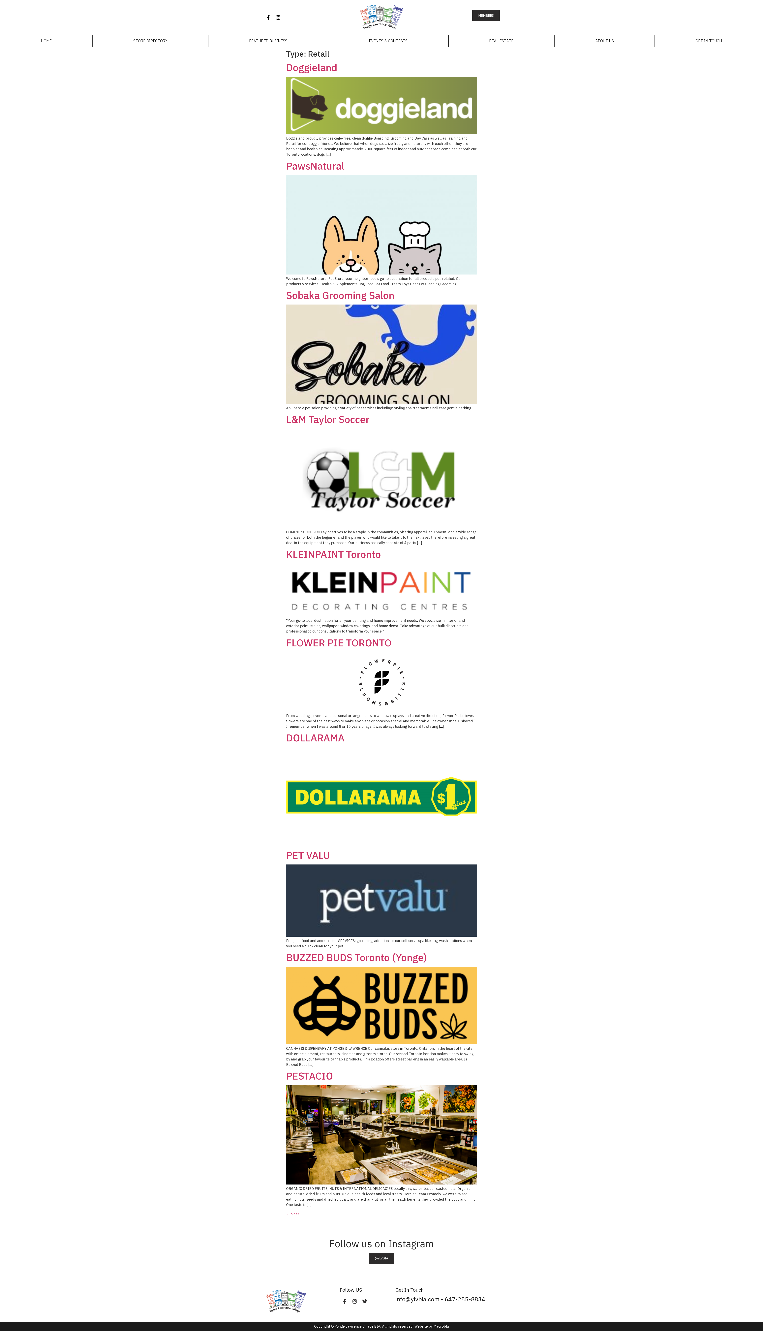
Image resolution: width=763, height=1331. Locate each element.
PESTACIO (309, 1075)
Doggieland (311, 67)
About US (604, 41)
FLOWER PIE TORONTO (339, 642)
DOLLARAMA (315, 737)
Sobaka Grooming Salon (340, 295)
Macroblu (441, 1326)
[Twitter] (365, 1301)
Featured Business (268, 41)
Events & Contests (388, 41)
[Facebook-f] (268, 17)
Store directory (150, 41)
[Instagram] (278, 17)
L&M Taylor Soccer (327, 419)
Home (46, 41)
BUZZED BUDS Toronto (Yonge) (356, 957)
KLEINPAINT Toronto (333, 554)
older (292, 1214)
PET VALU (308, 855)
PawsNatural (315, 165)
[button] (486, 15)
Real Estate (501, 41)
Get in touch (708, 41)
